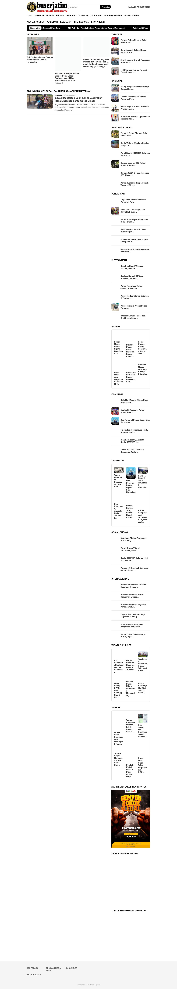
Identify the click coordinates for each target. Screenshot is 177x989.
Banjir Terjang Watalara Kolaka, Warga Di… (135, 144)
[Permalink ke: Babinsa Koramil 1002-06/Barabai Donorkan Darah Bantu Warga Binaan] (143, 470)
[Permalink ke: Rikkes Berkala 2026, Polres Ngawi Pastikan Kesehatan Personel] (131, 500)
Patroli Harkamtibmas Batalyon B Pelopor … (135, 297)
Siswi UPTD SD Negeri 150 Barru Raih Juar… (133, 210)
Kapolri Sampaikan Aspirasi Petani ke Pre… (133, 97)
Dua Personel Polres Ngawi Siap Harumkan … (135, 421)
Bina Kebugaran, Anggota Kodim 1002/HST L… (132, 441)
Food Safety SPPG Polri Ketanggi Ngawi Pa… (118, 690)
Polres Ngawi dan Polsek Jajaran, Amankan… (132, 287)
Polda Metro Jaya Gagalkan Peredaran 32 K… (118, 378)
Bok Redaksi (32, 968)
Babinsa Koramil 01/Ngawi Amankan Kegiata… (132, 277)
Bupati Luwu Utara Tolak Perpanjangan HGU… (142, 765)
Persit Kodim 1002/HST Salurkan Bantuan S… (135, 154)
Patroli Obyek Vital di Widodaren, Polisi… (130, 549)
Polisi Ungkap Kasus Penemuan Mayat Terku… (142, 348)
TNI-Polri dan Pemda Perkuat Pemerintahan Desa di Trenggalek (45, 28)
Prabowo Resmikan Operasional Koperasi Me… (135, 117)
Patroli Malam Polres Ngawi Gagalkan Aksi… (118, 348)
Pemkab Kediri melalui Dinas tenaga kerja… (129, 771)
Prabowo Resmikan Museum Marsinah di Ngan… (133, 585)
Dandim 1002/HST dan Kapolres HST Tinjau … (135, 174)
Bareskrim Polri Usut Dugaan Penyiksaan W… (131, 377)
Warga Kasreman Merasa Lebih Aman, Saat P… (130, 726)
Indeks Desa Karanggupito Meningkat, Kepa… (118, 738)
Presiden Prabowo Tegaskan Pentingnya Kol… (133, 605)
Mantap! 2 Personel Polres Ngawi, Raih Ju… (132, 411)
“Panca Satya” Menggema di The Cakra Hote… (118, 759)
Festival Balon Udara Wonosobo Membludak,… (130, 688)
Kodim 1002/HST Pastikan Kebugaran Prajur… (132, 450)
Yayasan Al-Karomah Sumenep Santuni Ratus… (134, 569)
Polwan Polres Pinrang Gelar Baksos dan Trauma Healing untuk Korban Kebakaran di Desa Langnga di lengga (96, 62)
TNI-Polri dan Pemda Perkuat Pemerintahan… (134, 71)
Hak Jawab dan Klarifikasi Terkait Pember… (142, 731)
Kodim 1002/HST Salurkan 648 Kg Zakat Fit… (134, 559)
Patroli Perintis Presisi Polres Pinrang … (134, 307)
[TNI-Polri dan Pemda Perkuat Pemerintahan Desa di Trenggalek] (40, 46)
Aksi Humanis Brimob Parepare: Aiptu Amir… (135, 61)
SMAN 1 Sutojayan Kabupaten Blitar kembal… (134, 220)
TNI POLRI (58, 95)
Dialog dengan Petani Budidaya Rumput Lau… (135, 87)
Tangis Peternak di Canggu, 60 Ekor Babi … (118, 481)
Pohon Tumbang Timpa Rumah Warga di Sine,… (134, 184)
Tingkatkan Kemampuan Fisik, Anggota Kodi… (134, 431)
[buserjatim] (47, 6)
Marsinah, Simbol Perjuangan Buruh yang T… (134, 539)
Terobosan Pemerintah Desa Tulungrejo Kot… (142, 665)
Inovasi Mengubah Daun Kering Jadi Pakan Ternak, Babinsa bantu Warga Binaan (78, 99)
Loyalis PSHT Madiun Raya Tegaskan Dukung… (133, 615)
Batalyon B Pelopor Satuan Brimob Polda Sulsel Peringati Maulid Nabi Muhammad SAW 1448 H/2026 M (128, 28)
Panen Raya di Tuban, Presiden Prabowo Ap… (135, 107)
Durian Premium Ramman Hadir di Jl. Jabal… (131, 665)
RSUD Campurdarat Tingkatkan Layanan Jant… (142, 516)
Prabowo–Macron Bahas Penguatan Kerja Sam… (132, 625)
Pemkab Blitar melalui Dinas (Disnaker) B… (133, 230)
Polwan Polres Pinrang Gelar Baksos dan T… (134, 41)
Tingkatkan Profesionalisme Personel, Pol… (133, 200)
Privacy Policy (34, 974)
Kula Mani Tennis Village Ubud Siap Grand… (134, 401)
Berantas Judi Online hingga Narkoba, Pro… (133, 51)
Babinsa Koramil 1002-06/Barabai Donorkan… (142, 483)
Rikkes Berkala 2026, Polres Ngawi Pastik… (130, 511)
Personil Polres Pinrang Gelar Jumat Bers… (134, 134)
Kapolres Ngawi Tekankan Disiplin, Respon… (132, 267)
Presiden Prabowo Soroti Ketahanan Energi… (132, 595)
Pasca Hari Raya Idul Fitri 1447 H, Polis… (142, 688)
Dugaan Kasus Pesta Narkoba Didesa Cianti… (130, 351)
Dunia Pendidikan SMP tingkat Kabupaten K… (134, 240)
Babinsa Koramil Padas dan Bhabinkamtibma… (133, 317)
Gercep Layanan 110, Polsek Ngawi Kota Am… (133, 164)
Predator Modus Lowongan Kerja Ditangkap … (142, 370)
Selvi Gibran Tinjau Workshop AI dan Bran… (135, 250)
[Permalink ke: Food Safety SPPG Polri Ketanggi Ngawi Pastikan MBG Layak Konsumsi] (119, 677)
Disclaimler (71, 968)
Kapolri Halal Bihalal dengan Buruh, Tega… (133, 635)
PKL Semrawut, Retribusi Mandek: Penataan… (118, 666)
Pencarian (105, 7)
